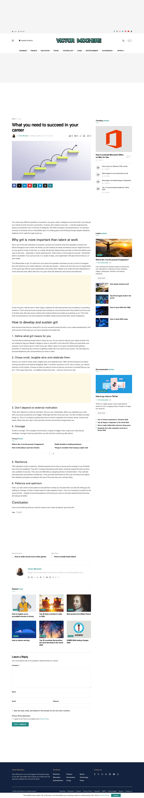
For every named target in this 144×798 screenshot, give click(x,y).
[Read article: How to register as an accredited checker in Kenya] (24, 603)
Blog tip (121, 791)
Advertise (62, 791)
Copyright (97, 791)
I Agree (116, 795)
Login (15, 31)
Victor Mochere (23, 136)
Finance (33, 51)
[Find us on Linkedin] (106, 774)
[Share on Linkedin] (24, 186)
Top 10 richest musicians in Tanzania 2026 (113, 419)
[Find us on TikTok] (131, 31)
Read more (102, 277)
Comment (16, 665)
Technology (68, 51)
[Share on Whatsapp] (35, 186)
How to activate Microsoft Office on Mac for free (109, 156)
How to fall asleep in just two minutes (25, 447)
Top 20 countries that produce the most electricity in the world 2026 (51, 642)
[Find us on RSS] (118, 774)
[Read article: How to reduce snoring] (24, 629)
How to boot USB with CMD (120, 307)
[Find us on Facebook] (114, 31)
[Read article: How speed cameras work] (102, 287)
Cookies (78, 791)
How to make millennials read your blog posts (114, 425)
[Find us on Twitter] (117, 31)
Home (13, 119)
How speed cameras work (119, 284)
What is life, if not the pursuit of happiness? (28, 444)
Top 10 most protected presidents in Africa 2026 (115, 188)
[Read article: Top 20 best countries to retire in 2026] (51, 603)
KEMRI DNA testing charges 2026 (77, 641)
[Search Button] (123, 40)
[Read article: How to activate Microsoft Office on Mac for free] (114, 139)
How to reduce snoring (20, 640)
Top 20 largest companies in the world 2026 (113, 422)
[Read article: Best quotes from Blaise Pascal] (79, 603)
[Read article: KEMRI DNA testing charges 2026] (79, 629)
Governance (107, 51)
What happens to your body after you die (115, 173)
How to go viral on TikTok (107, 396)
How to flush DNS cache (119, 319)
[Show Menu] (13, 40)
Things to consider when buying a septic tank (71, 447)
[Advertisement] (72, 15)
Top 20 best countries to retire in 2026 (50, 615)
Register (22, 31)
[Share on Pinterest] (29, 186)
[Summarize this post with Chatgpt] (45, 186)
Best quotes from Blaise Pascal (79, 614)
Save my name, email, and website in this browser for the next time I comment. (42, 711)
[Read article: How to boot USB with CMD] (102, 310)
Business (23, 51)
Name (14, 692)
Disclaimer (70, 791)
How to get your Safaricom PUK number (115, 166)
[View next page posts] (53, 453)
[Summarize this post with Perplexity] (50, 186)
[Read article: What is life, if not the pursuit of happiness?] (114, 248)
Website (56, 701)
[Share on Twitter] (19, 186)
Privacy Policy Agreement (21, 716)
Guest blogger (112, 791)
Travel (56, 51)
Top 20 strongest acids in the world (120, 296)
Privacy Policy (44, 719)
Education (45, 51)
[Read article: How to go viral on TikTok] (114, 384)
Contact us (128, 791)
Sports (120, 51)
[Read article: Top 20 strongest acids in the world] (102, 299)
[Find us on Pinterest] (125, 31)
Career (19, 512)
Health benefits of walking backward (68, 444)
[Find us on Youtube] (128, 31)
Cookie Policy (104, 795)
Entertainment (92, 51)
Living (79, 51)
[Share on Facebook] (14, 186)
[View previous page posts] (49, 453)
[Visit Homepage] (78, 40)
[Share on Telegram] (40, 186)
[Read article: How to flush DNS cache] (102, 322)
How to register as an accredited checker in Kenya (23, 615)
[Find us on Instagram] (119, 31)
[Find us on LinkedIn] (122, 31)
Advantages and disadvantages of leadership (116, 180)
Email (14, 701)
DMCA (104, 791)
